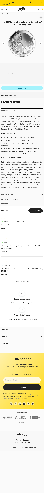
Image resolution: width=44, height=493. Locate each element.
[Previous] (3, 43)
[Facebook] (11, 403)
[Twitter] (15, 403)
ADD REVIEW (35, 211)
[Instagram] (20, 403)
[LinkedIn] (24, 403)
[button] (22, 95)
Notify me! (22, 88)
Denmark (26, 440)
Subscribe (22, 387)
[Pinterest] (32, 403)
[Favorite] (41, 17)
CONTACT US (6, 5)
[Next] (40, 43)
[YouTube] (28, 403)
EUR (29, 442)
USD (25, 442)
